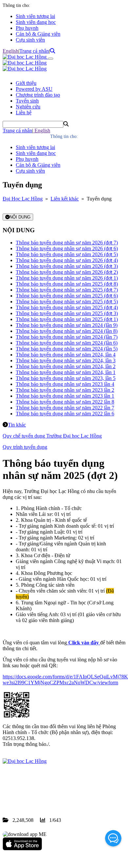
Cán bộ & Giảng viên (38, 34)
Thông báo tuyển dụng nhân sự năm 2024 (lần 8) (66, 331)
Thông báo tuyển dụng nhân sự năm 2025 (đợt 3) (67, 313)
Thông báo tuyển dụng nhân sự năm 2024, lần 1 (66, 372)
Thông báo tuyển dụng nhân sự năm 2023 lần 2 (65, 390)
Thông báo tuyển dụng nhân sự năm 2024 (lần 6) (66, 343)
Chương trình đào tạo (38, 95)
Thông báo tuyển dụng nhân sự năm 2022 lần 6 (65, 413)
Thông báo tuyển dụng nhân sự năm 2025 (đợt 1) (67, 319)
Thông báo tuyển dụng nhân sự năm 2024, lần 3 (66, 360)
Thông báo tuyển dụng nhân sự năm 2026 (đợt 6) (67, 248)
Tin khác (17, 424)
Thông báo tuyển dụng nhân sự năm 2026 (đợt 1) (67, 278)
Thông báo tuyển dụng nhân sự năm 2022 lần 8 (65, 402)
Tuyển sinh (27, 101)
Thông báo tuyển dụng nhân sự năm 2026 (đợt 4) (67, 260)
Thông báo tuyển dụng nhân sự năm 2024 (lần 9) (66, 325)
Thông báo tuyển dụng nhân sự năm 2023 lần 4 (65, 384)
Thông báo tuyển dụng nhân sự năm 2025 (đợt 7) (67, 290)
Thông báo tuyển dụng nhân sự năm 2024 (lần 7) (66, 337)
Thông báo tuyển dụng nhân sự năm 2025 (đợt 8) (67, 284)
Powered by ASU (34, 89)
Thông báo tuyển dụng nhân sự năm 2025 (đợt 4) (67, 307)
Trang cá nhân (34, 51)
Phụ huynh (27, 28)
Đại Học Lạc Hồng (23, 198)
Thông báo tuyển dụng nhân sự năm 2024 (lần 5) (66, 348)
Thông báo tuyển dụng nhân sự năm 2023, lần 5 (66, 378)
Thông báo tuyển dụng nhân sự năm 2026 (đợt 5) (67, 254)
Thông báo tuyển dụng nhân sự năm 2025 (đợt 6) (67, 295)
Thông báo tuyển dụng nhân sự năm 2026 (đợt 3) (67, 266)
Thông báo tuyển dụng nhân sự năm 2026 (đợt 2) (67, 272)
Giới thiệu (26, 83)
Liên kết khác (65, 198)
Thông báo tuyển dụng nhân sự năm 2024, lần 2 (66, 366)
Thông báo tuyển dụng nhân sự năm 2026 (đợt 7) (67, 242)
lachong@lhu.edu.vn (52, 796)
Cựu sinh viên (30, 40)
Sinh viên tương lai (35, 16)
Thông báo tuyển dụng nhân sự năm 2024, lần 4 (66, 354)
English (10, 51)
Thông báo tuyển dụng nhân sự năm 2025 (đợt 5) (67, 301)
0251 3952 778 (56, 790)
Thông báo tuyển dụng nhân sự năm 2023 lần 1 (65, 396)
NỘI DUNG (20, 217)
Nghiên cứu (28, 106)
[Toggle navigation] (50, 59)
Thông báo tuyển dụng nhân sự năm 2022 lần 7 (65, 407)
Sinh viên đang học (36, 22)
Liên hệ (24, 112)
